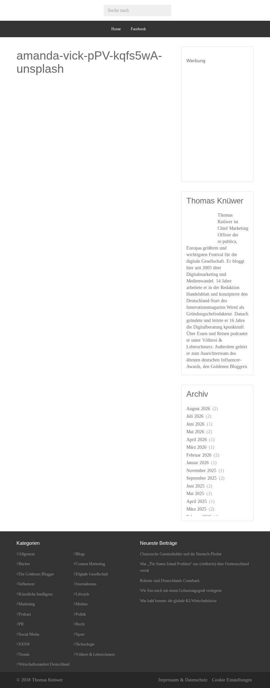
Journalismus (86, 584)
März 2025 (196, 509)
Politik (81, 614)
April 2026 (196, 439)
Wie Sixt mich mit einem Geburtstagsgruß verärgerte (181, 590)
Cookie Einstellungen (232, 679)
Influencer (27, 584)
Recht (80, 624)
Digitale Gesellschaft (92, 574)
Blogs (80, 554)
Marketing (27, 604)
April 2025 (196, 501)
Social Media (29, 634)
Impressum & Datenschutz (182, 679)
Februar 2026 (198, 455)
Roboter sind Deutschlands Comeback (170, 580)
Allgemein (27, 554)
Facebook (138, 29)
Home (116, 29)
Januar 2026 (197, 462)
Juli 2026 (194, 416)
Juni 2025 (195, 486)
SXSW (24, 644)
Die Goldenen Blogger (36, 574)
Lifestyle (82, 594)
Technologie (85, 644)
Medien (82, 604)
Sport (80, 634)
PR (21, 624)
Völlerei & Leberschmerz (95, 654)
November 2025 (201, 470)
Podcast (25, 614)
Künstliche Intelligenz (36, 594)
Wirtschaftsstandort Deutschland (44, 664)
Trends (24, 654)
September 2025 (201, 478)
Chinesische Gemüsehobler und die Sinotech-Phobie (181, 554)
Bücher (24, 564)
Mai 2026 (195, 431)
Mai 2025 (195, 493)
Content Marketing (90, 564)
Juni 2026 (195, 424)
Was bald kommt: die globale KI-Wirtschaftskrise (178, 600)
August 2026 (198, 408)
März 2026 (196, 447)
